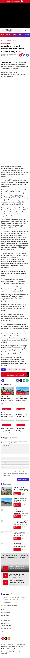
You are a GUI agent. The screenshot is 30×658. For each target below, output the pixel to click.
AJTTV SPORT (5, 623)
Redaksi (3, 649)
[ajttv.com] (11, 30)
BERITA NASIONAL (5, 43)
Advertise (10, 644)
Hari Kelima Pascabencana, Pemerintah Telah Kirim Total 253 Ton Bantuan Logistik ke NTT (7, 414)
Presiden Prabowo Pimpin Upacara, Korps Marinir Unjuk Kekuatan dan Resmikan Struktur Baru (17, 575)
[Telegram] (24, 380)
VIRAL (2, 631)
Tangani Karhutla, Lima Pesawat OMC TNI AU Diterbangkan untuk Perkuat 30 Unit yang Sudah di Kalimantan (22, 398)
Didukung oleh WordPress (9, 652)
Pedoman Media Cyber (8, 647)
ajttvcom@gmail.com (10, 605)
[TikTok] (5, 638)
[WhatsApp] (27, 380)
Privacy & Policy (20, 644)
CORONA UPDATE (12, 369)
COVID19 (22, 369)
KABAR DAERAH (5, 615)
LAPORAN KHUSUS (6, 628)
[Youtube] (2, 638)
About (3, 644)
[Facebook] (17, 380)
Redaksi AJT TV (4, 54)
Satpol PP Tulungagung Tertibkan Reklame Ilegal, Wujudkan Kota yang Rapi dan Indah (18, 581)
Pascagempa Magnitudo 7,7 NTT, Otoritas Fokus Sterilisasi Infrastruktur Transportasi (21, 414)
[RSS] (9, 638)
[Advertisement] (15, 94)
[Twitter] (20, 380)
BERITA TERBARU (5, 613)
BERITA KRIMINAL (5, 620)
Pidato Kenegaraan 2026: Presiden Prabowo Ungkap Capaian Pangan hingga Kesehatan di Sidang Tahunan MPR (7, 430)
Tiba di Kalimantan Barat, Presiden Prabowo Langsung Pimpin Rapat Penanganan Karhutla (7, 398)
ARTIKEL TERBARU (6, 626)
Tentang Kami (12, 649)
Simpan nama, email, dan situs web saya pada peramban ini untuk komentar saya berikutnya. (15, 473)
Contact (20, 647)
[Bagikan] (27, 55)
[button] (25, 30)
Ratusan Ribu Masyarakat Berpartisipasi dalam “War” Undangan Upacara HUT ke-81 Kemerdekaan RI (22, 430)
